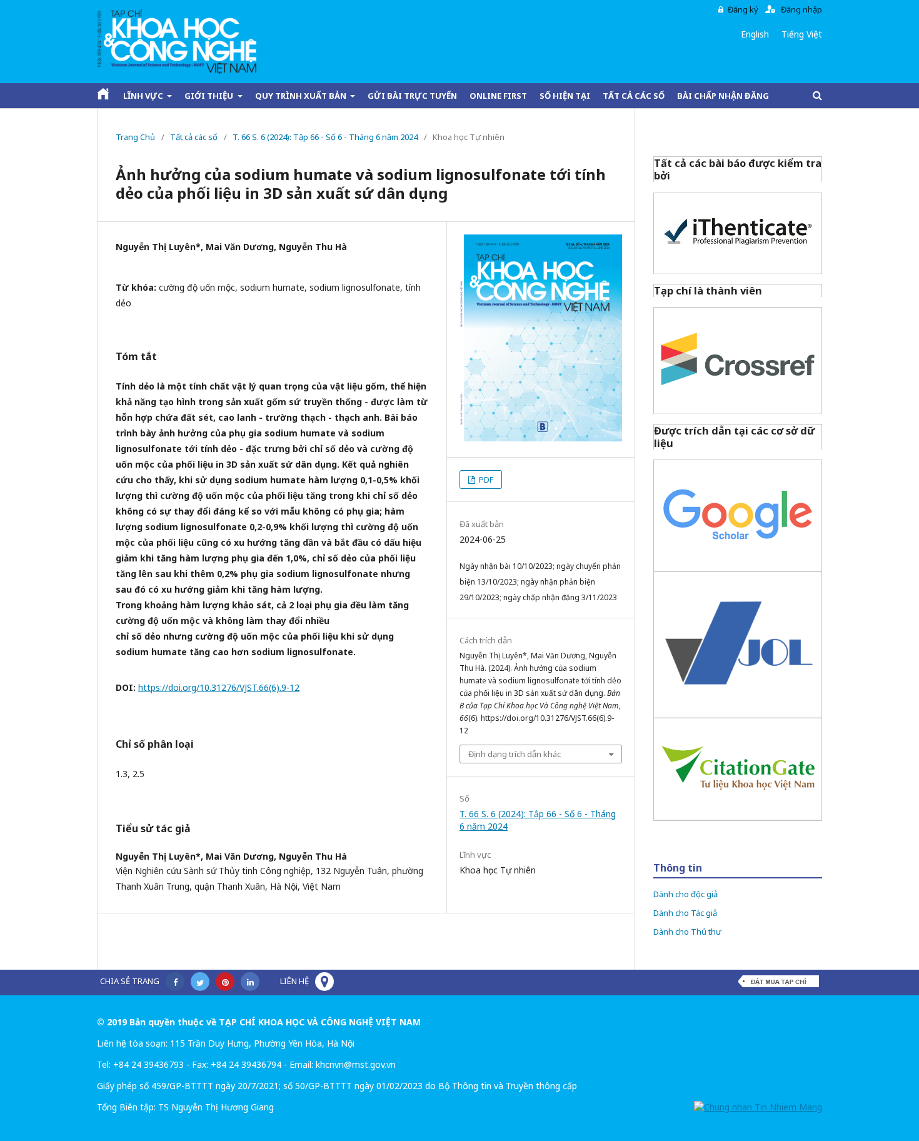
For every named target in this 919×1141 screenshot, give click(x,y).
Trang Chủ (135, 137)
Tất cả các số (634, 95)
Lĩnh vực (144, 95)
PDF (485, 479)
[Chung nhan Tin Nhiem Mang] (758, 1107)
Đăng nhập (801, 9)
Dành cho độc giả (685, 894)
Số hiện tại (565, 95)
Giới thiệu (209, 95)
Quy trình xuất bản (301, 95)
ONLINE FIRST (498, 95)
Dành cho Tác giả (685, 912)
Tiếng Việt (801, 34)
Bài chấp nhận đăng (723, 95)
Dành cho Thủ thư (687, 931)
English (755, 34)
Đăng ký (743, 9)
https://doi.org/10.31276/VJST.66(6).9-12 (218, 687)
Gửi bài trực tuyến (412, 95)
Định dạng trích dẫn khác (514, 754)
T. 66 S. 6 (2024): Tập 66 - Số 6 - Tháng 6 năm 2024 (325, 137)
